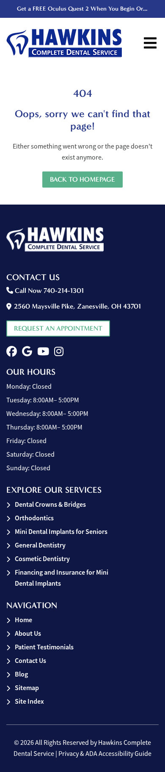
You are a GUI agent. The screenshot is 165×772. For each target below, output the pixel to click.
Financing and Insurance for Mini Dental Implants (61, 578)
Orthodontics (34, 518)
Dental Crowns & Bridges (50, 504)
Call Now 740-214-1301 (48, 290)
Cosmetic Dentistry (42, 558)
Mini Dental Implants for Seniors (61, 531)
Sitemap (27, 687)
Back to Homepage (82, 179)
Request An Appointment (58, 328)
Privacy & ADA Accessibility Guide (104, 754)
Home (23, 619)
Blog (21, 674)
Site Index (29, 701)
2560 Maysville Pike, (77, 306)
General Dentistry (40, 545)
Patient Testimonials (44, 647)
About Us (28, 633)
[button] (11, 351)
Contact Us (30, 660)
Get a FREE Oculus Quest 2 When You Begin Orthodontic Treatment (83, 8)
